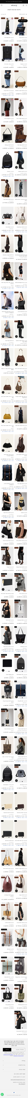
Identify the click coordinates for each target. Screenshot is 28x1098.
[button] (26, 5)
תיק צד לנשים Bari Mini (22, 949)
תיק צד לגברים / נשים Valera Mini (21, 200)
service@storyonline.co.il (18, 1079)
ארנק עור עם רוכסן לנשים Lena (21, 840)
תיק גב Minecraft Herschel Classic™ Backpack (8, 312)
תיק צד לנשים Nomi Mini (9, 646)
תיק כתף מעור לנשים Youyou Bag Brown (21, 397)
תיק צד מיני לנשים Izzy (9, 90)
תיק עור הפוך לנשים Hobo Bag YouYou (7, 283)
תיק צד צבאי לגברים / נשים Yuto (8, 757)
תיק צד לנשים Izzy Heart (21, 1031)
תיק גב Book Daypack (9, 118)
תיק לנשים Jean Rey (9, 340)
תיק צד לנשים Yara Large (21, 118)
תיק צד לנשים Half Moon (9, 512)
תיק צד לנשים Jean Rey (22, 483)
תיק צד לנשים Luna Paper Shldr (21, 455)
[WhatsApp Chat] (2, 1094)
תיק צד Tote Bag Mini (9, 37)
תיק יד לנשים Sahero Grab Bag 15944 (21, 341)
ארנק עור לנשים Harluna (22, 812)
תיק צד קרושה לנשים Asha (8, 868)
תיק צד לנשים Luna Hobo (8, 199)
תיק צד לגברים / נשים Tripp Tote (21, 978)
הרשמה (7, 1049)
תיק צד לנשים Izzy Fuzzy (8, 540)
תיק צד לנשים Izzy (23, 37)
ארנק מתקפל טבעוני (10, 674)
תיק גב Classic (10, 171)
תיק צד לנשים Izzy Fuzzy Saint (8, 702)
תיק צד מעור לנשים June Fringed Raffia (9, 455)
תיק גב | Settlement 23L (22, 674)
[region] (14, 1)
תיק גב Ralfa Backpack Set (21, 282)
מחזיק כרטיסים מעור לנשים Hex (7, 593)
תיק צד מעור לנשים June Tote (21, 368)
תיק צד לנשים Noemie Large (21, 90)
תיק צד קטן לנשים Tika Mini (21, 425)
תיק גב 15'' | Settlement (8, 784)
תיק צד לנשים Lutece (9, 922)
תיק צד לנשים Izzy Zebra (21, 540)
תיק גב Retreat (10, 949)
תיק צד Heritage (23, 784)
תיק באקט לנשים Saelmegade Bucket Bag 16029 (21, 256)
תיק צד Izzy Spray (10, 1004)
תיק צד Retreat (24, 646)
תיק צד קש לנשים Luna (22, 311)
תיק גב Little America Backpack (9, 484)
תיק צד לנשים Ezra (23, 593)
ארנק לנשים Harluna (9, 840)
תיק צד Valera (24, 512)
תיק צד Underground (22, 1004)
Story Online (9, 1095)
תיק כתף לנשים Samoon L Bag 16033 (7, 369)
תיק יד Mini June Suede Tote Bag (7, 397)
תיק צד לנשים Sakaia (22, 171)
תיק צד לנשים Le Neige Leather (9, 896)
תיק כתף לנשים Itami (22, 756)
